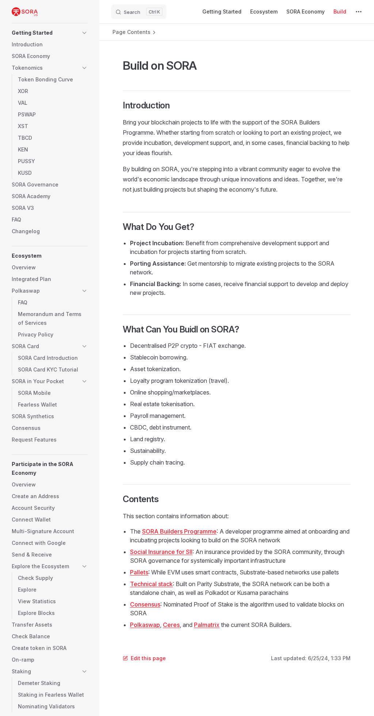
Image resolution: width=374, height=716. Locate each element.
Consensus (145, 604)
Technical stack (151, 584)
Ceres (171, 624)
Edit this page (148, 658)
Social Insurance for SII (161, 551)
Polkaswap (145, 624)
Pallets (139, 572)
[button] (50, 33)
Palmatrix (207, 624)
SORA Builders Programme (179, 531)
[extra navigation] (359, 11)
